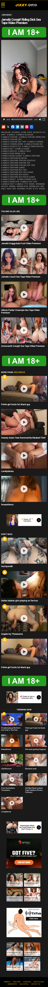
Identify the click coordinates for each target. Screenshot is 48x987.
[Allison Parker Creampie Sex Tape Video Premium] (24, 295)
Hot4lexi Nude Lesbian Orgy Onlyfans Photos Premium (34, 790)
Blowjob (6, 132)
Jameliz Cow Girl (10, 137)
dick (30, 132)
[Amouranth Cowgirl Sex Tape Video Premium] (24, 330)
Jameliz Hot (8, 149)
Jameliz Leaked (22, 149)
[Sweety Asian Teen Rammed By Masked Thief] (24, 422)
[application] (24, 81)
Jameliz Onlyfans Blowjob (14, 158)
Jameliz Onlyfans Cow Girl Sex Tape (18, 165)
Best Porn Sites (39, 982)
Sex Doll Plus (24, 984)
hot (4, 135)
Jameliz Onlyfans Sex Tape (14, 170)
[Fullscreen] (44, 119)
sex (4, 189)
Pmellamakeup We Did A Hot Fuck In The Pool (10, 729)
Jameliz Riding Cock (27, 179)
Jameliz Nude (25, 151)
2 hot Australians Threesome (8, 789)
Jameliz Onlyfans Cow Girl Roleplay (19, 160)
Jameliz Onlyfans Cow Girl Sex (16, 163)
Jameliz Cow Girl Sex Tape (14, 142)
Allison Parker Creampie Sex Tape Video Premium (20, 311)
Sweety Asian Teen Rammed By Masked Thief (23, 437)
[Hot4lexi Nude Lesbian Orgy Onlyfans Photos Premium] (36, 779)
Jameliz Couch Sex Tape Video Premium (20, 276)
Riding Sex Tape (37, 186)
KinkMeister (27, 982)
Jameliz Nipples (9, 151)
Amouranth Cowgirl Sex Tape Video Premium (23, 346)
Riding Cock (23, 186)
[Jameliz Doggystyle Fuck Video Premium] (24, 228)
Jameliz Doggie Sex (34, 144)
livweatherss (7, 504)
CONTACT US (35, 984)
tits (36, 189)
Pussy (5, 186)
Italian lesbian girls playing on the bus (19, 600)
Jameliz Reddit (9, 179)
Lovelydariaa (7, 471)
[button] (24, 81)
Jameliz (11, 135)
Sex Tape (12, 189)
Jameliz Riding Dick (10, 182)
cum (24, 132)
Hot (4, 377)
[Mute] (40, 119)
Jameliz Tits (22, 184)
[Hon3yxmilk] (24, 551)
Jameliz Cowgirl (36, 142)
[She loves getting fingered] (36, 741)
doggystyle (39, 132)
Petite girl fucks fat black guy (15, 404)
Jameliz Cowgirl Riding (12, 144)
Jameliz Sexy (8, 184)
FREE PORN (17, 982)
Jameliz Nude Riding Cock (13, 153)
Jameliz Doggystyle (11, 146)
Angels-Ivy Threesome (12, 634)
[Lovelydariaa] (24, 456)
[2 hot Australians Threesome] (12, 779)
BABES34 (7, 982)
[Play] (4, 119)
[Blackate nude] (36, 760)
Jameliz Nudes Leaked (12, 156)
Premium (41, 184)
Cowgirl (16, 132)
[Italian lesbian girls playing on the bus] (24, 584)
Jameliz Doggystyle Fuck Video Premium (21, 243)
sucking (21, 189)
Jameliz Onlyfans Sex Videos (15, 175)
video (42, 189)
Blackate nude (30, 769)
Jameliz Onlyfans (32, 156)
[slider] (22, 119)
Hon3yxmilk (7, 566)
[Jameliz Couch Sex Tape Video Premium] (24, 261)
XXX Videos (19, 372)
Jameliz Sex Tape (29, 182)
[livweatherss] (24, 489)
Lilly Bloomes (6, 769)
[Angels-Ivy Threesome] (24, 618)
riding (13, 186)
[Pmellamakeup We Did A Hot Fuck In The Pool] (12, 719)
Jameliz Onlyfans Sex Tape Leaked (17, 172)
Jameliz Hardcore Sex (33, 146)
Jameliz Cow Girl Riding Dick (32, 137)
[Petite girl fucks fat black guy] (24, 389)
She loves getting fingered (35, 749)
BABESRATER (12, 984)
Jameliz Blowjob (25, 135)
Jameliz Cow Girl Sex (12, 139)
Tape (29, 189)
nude (32, 184)
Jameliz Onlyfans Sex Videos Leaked (18, 177)
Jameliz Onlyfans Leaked (13, 168)
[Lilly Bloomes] (12, 760)
